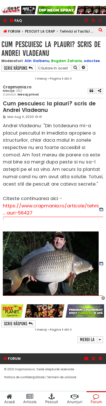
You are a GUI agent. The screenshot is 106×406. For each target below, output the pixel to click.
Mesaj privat (28, 94)
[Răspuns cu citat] (91, 91)
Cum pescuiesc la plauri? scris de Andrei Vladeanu (51, 49)
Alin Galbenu (37, 60)
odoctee (92, 60)
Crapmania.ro (17, 87)
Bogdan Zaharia (66, 60)
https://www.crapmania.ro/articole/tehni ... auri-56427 (50, 209)
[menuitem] (15, 21)
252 (19, 91)
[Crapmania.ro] (10, 10)
